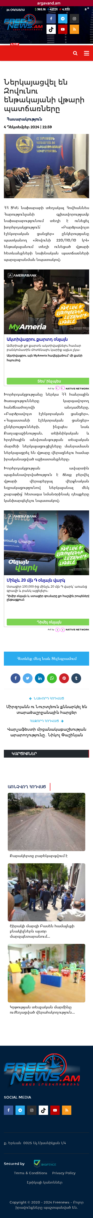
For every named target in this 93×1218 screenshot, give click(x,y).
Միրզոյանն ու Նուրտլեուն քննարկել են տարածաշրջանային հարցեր (46, 709)
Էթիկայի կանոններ (45, 1182)
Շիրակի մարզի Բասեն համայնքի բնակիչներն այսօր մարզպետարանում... (42, 931)
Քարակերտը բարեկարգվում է (39, 855)
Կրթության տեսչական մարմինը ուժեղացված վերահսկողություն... (42, 1010)
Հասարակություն (24, 119)
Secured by (15, 1163)
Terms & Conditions (30, 1173)
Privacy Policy (63, 1173)
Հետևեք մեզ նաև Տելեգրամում (46, 658)
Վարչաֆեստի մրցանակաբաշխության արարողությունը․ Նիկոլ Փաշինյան (46, 732)
